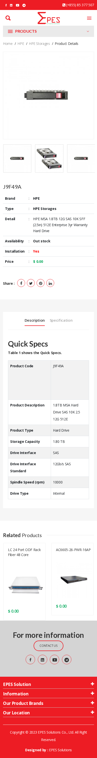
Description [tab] (35, 320)
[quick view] (39, 611)
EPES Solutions (60, 750)
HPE (20, 43)
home (8, 43)
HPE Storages (39, 43)
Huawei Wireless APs (70, 560)
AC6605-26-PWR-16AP (73, 549)
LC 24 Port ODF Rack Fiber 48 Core (24, 552)
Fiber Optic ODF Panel (24, 565)
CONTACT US (48, 646)
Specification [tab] (61, 320)
